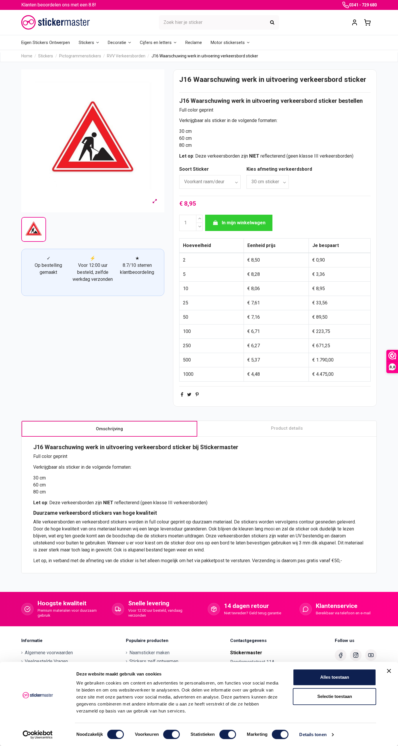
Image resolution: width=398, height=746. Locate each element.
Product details (287, 428)
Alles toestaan (334, 677)
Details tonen (312, 734)
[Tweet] (189, 394)
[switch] (171, 734)
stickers (102, 513)
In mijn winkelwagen (243, 222)
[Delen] (182, 394)
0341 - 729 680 (363, 5)
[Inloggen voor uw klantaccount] (355, 22)
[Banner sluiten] (389, 671)
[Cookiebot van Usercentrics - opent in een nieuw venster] (37, 734)
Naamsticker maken (149, 652)
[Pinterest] (197, 394)
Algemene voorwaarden (49, 652)
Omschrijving (109, 428)
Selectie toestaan (334, 696)
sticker (327, 100)
